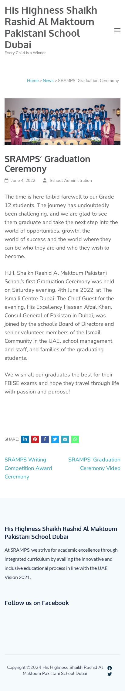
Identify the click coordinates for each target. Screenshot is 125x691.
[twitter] (109, 673)
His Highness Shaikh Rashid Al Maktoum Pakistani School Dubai (51, 27)
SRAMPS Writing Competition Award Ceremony (28, 468)
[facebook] (109, 667)
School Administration (71, 180)
